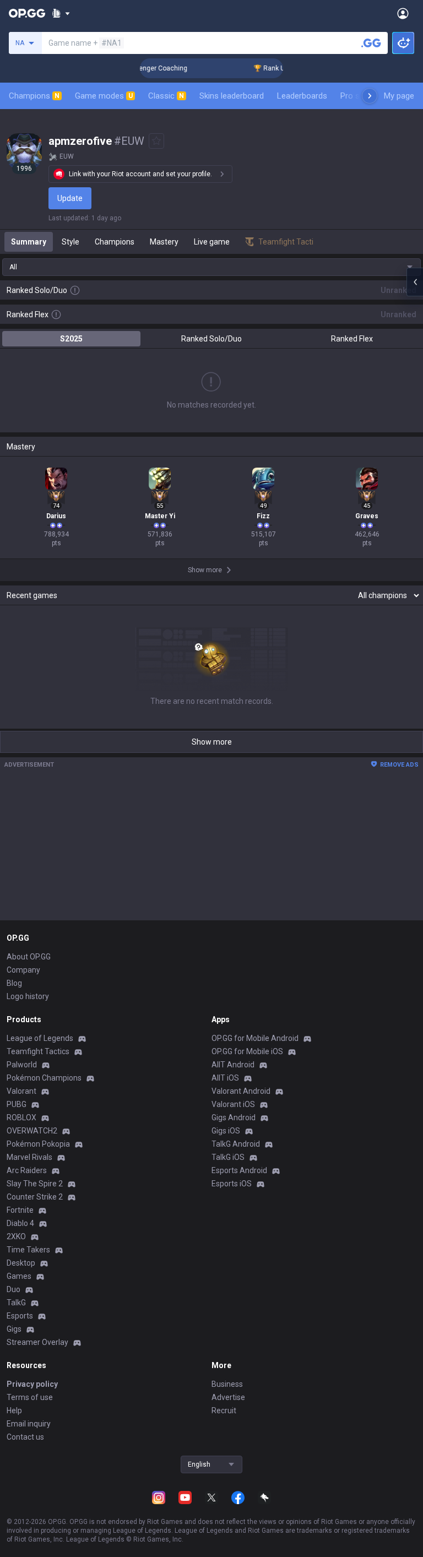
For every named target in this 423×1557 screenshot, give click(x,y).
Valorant (21, 1091)
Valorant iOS (233, 1104)
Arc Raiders (27, 1170)
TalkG (16, 1302)
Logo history (28, 996)
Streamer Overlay (37, 1342)
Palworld (22, 1064)
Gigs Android (234, 1117)
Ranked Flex (352, 338)
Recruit (224, 1410)
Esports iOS (232, 1183)
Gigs (14, 1329)
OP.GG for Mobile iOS (247, 1051)
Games (19, 1276)
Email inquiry (29, 1423)
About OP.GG (29, 956)
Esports (20, 1315)
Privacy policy (32, 1384)
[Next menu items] (369, 96)
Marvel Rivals (29, 1157)
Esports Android (239, 1170)
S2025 (71, 338)
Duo (13, 1289)
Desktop (21, 1262)
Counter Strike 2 (35, 1196)
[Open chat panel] (414, 282)
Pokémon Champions (44, 1077)
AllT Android (233, 1064)
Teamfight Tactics (38, 1051)
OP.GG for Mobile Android (255, 1038)
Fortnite (20, 1210)
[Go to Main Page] (27, 13)
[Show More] (61, 13)
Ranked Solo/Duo (211, 338)
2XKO (16, 1236)
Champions (34, 96)
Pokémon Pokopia (38, 1144)
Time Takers (28, 1249)
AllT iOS (225, 1077)
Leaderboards (302, 96)
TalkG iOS (228, 1157)
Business (227, 1384)
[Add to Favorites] (156, 141)
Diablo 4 (20, 1223)
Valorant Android (241, 1091)
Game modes (104, 96)
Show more (212, 741)
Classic (166, 96)
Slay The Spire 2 (35, 1183)
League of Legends (40, 1038)
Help (14, 1410)
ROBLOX (21, 1117)
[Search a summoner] (371, 43)
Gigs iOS (226, 1130)
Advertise (228, 1397)
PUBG (16, 1104)
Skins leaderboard (231, 96)
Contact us (25, 1437)
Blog (14, 983)
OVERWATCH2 (32, 1130)
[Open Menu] (403, 13)
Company (23, 969)
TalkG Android (236, 1144)
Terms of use (30, 1397)
